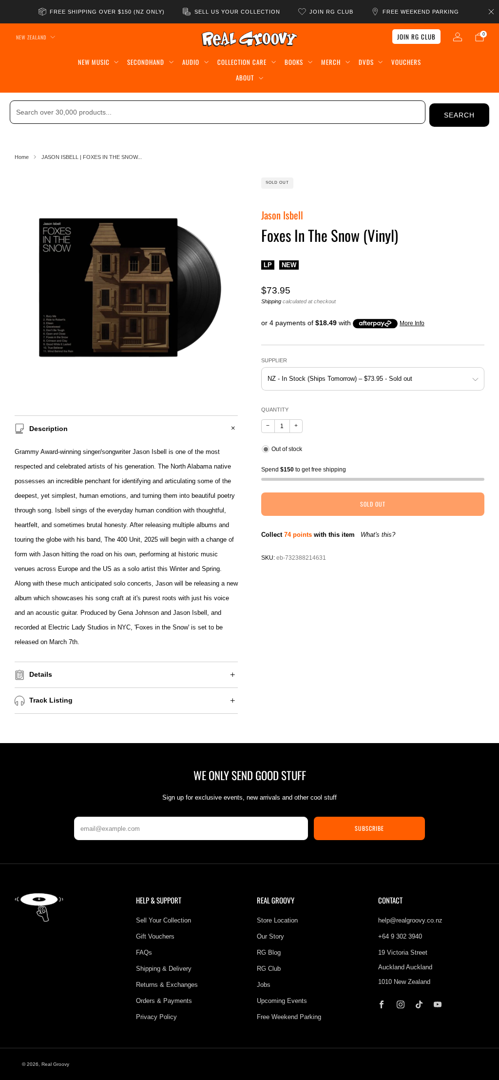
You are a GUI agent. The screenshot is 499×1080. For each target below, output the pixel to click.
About (245, 77)
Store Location (277, 920)
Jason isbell (282, 215)
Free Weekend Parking (289, 1017)
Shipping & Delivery (164, 968)
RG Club (269, 968)
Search (459, 115)
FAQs (144, 952)
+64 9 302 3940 (400, 936)
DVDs (366, 62)
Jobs (263, 984)
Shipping (271, 301)
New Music (94, 62)
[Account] (457, 37)
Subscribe (369, 828)
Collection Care (242, 62)
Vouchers (406, 62)
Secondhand (145, 62)
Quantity (274, 409)
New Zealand (31, 37)
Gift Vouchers (155, 936)
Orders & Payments (164, 1000)
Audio (190, 62)
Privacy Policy (156, 1017)
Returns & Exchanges (167, 984)
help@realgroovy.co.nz (410, 920)
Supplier (274, 360)
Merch (331, 62)
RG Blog (269, 952)
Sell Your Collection (163, 920)
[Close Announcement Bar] (491, 11)
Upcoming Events (282, 1000)
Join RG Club (416, 36)
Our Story (270, 936)
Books (294, 62)
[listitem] (102, 11)
